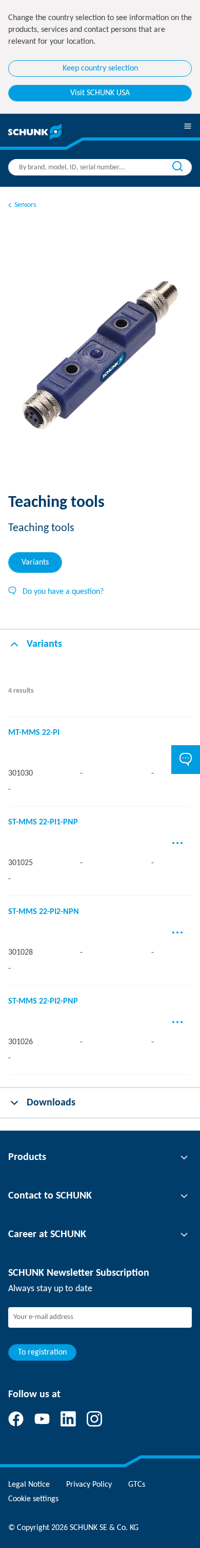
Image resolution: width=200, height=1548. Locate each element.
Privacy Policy (89, 1485)
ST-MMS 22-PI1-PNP (43, 822)
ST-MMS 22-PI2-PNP (43, 1001)
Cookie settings (33, 1499)
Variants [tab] (35, 562)
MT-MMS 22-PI (33, 733)
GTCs (136, 1485)
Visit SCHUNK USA (100, 93)
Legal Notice (29, 1485)
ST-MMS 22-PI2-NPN (43, 912)
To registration (42, 1352)
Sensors (25, 205)
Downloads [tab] (51, 1103)
